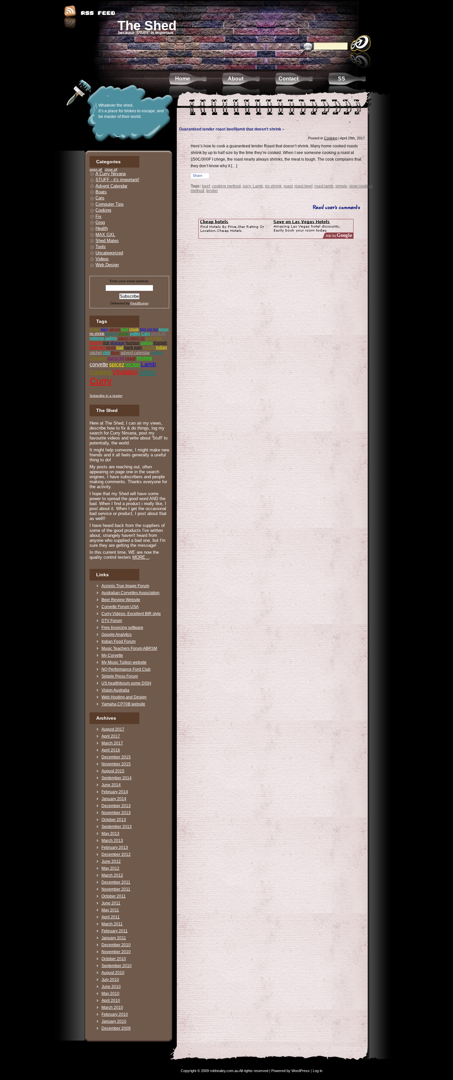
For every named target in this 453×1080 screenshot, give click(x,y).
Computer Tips (110, 204)
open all (96, 169)
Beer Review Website (120, 599)
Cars (100, 197)
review (144, 358)
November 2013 (116, 812)
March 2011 (112, 924)
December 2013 (116, 805)
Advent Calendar (111, 185)
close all (111, 169)
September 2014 (116, 778)
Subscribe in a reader (106, 395)
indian (161, 347)
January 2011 (113, 938)
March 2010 (112, 1007)
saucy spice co (131, 338)
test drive (154, 338)
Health (102, 228)
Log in (317, 1071)
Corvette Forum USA (120, 606)
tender (95, 329)
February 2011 (114, 931)
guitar (157, 352)
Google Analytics (116, 634)
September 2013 (116, 826)
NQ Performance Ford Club (126, 669)
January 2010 (113, 1021)
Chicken (98, 358)
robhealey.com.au (224, 1071)
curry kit (115, 358)
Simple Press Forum (119, 676)
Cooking (103, 210)
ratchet (96, 352)
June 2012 (111, 861)
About (235, 78)
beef (124, 329)
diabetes (97, 347)
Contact (288, 78)
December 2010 (116, 945)
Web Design (107, 264)
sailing (147, 342)
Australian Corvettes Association (130, 593)
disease (117, 342)
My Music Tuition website (124, 662)
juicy (104, 329)
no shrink (97, 333)
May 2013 (110, 833)
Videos (102, 258)
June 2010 (111, 986)
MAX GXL (105, 234)
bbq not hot (149, 329)
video (147, 372)
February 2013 (114, 847)
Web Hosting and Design (124, 697)
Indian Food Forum (118, 641)
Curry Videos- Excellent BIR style (131, 613)
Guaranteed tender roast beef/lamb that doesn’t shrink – (232, 129)
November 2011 (115, 889)
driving (96, 342)
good (110, 347)
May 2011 (110, 910)
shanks (111, 333)
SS (341, 78)
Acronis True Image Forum (125, 586)
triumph (160, 342)
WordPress (300, 1071)
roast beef (303, 186)
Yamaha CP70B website (123, 704)
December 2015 (116, 757)
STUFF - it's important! (117, 179)
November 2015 (116, 764)
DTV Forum (111, 620)
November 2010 (116, 952)
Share (197, 176)
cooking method (226, 186)
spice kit (158, 333)
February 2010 (114, 1014)
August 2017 (112, 729)
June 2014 (111, 785)
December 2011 (115, 882)
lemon (163, 329)
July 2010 (110, 979)
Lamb (148, 364)
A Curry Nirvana (111, 173)
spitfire (135, 333)
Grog (100, 222)
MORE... (140, 557)
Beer (115, 352)
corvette (99, 364)
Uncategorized (109, 252)
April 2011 (110, 917)
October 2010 (113, 958)
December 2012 (116, 854)
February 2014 (114, 792)
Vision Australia (115, 690)
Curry (101, 381)
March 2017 (112, 743)
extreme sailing (103, 338)
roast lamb (323, 186)
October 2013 (113, 819)
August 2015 (112, 771)
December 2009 (116, 1028)
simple (123, 333)
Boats (101, 191)
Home (182, 78)
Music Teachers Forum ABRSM (129, 648)
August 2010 (112, 972)
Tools (101, 246)
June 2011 (110, 903)
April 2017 (110, 736)
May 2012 (110, 868)
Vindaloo (125, 372)
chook (134, 329)
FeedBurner (139, 303)
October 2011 (113, 896)
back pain (133, 347)
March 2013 (112, 840)
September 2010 (116, 965)
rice (106, 342)
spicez (116, 364)
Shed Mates (107, 240)
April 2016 (110, 750)
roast (130, 358)
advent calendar (135, 352)
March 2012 (112, 875)
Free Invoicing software (122, 627)
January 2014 (113, 799)
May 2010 (110, 993)
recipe (132, 364)
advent (114, 329)
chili (106, 352)
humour (133, 342)
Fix (98, 216)
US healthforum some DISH (126, 683)
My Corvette (112, 655)
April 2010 (110, 1000)
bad (119, 347)
